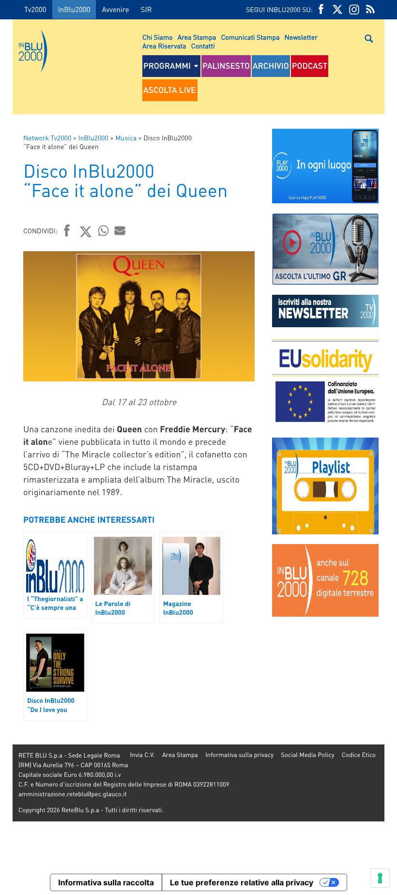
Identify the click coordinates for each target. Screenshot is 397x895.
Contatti (203, 46)
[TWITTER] (337, 9)
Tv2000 (35, 9)
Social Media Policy (307, 755)
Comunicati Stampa (250, 37)
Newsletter (301, 37)
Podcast (310, 66)
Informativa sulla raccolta (106, 882)
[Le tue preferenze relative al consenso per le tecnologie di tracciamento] (380, 878)
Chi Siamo (157, 37)
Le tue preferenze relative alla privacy (241, 882)
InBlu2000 (74, 9)
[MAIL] (120, 230)
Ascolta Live (169, 90)
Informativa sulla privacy (239, 755)
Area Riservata (164, 46)
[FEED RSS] (370, 9)
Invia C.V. (142, 755)
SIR (146, 9)
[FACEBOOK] (321, 9)
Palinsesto (226, 66)
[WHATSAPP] (103, 230)
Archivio (271, 66)
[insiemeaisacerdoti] (6, 454)
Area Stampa (197, 37)
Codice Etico (359, 755)
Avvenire (115, 9)
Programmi (167, 66)
